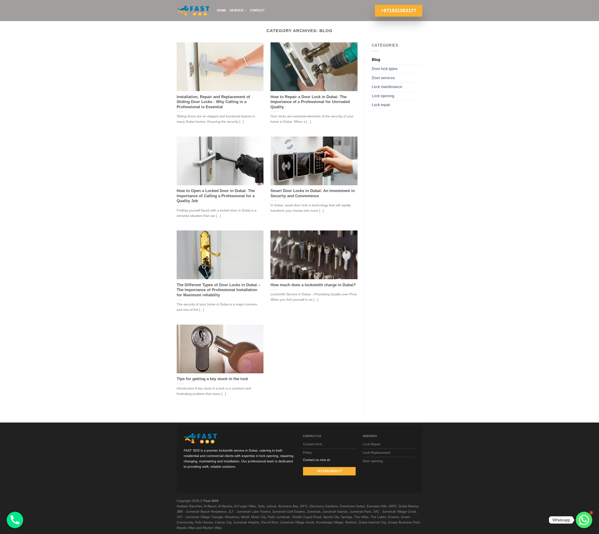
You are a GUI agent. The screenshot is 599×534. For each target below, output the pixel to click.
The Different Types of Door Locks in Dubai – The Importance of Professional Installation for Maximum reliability (218, 290)
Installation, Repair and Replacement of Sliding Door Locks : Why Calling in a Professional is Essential (213, 102)
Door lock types (385, 69)
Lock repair (381, 105)
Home (221, 10)
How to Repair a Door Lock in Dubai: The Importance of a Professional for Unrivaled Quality (310, 102)
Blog (376, 60)
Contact (257, 10)
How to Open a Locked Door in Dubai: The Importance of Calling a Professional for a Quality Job (216, 196)
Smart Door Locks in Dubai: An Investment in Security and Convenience (312, 193)
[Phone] (15, 520)
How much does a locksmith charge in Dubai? (313, 285)
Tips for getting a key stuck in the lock (212, 379)
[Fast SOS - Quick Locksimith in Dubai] (193, 10)
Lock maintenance (387, 87)
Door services (383, 78)
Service (237, 10)
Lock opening (383, 96)
